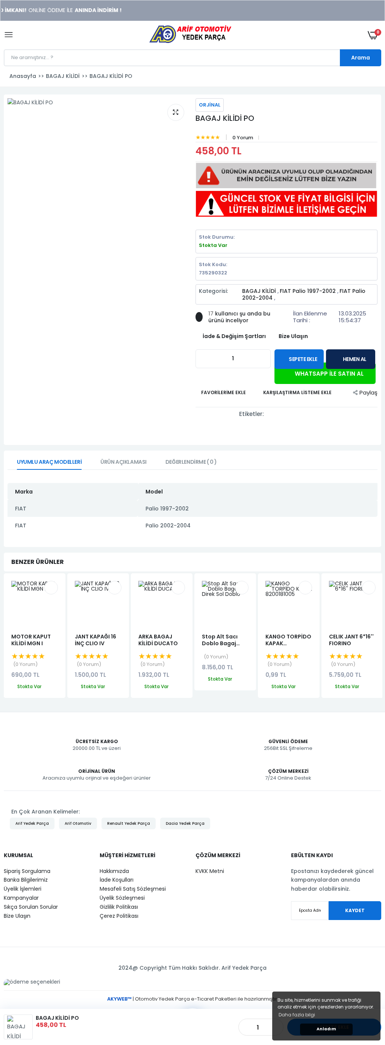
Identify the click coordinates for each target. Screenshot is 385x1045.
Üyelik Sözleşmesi (122, 898)
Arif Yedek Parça (32, 823)
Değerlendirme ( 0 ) (191, 462)
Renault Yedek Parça (128, 823)
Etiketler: (251, 414)
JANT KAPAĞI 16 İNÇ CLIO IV (95, 640)
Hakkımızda (114, 871)
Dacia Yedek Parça (185, 823)
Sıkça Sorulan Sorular (31, 907)
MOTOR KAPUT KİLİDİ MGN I (31, 640)
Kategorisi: (213, 291)
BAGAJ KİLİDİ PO (225, 118)
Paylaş (368, 392)
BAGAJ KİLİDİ (259, 291)
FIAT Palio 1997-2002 (308, 291)
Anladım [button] (326, 1029)
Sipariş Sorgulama (27, 871)
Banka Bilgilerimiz (26, 880)
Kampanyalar (21, 898)
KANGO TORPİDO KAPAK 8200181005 (288, 640)
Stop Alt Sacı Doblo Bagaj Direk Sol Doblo (223, 640)
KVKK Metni (210, 871)
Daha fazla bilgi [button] (297, 1014)
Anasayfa (22, 76)
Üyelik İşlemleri (22, 889)
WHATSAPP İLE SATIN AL (328, 374)
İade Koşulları (116, 880)
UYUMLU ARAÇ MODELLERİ (49, 462)
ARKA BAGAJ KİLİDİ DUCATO (158, 640)
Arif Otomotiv (78, 823)
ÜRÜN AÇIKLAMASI (123, 462)
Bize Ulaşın (17, 916)
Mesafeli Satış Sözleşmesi (133, 889)
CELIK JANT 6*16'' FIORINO (351, 640)
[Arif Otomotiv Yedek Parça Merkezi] (190, 35)
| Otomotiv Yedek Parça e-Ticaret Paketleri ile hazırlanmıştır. (192, 998)
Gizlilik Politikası (119, 907)
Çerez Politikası (119, 916)
